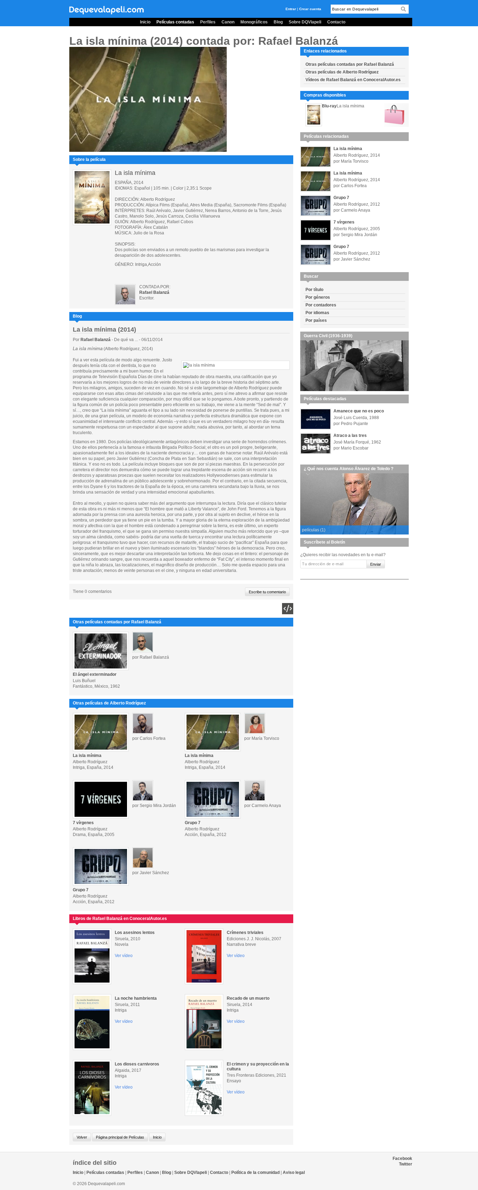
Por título (314, 289)
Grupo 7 (193, 822)
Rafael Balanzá (96, 339)
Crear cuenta (310, 9)
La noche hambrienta (136, 998)
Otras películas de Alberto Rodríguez (342, 72)
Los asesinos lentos (135, 932)
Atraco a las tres (350, 435)
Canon (228, 22)
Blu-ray (329, 106)
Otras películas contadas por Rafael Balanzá (349, 64)
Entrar (291, 9)
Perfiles (208, 22)
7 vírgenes (83, 822)
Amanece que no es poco (358, 411)
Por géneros (317, 297)
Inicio (145, 22)
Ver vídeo (124, 955)
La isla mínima (87, 755)
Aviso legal (294, 1172)
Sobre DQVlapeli (305, 22)
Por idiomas (317, 312)
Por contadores (320, 305)
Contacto (336, 22)
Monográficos (254, 22)
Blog (278, 22)
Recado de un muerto (248, 998)
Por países (316, 320)
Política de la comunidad (255, 1172)
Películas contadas (175, 22)
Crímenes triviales (245, 932)
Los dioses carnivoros (137, 1064)
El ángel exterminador (95, 674)
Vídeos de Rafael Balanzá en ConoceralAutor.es (353, 79)
